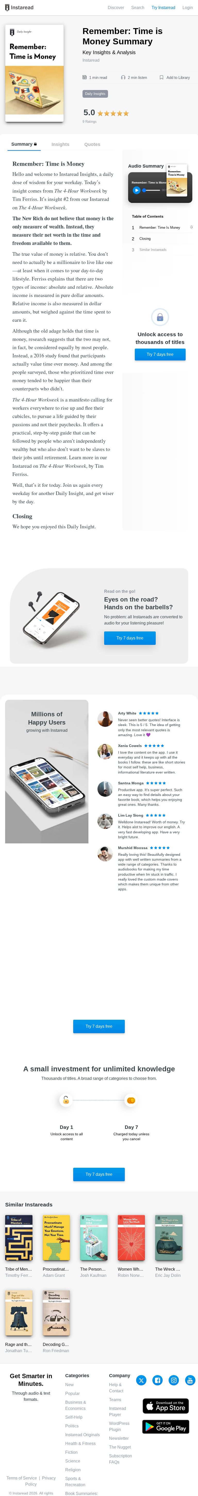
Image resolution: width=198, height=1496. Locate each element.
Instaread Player (117, 1411)
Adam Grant (54, 1275)
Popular (72, 1393)
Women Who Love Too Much (144, 1269)
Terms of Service (21, 1478)
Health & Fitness (80, 1443)
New (69, 1385)
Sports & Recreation (75, 1481)
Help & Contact (116, 1388)
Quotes (92, 144)
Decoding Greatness (61, 1344)
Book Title (14, 28)
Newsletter (119, 1438)
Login (188, 7)
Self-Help (73, 1417)
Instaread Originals (82, 1435)
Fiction (71, 1452)
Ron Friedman (56, 1351)
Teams (115, 1400)
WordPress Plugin (119, 1426)
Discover (116, 7)
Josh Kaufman (93, 1275)
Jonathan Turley (20, 1351)
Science (72, 1461)
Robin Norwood (132, 1275)
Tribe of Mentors (20, 1269)
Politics (72, 1426)
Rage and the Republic (26, 1344)
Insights (60, 144)
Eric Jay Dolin (168, 1275)
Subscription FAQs (120, 1459)
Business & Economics (75, 1405)
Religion (73, 1470)
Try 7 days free (160, 354)
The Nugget (120, 1447)
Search (137, 7)
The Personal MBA (97, 1269)
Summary (21, 144)
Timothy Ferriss (19, 1275)
